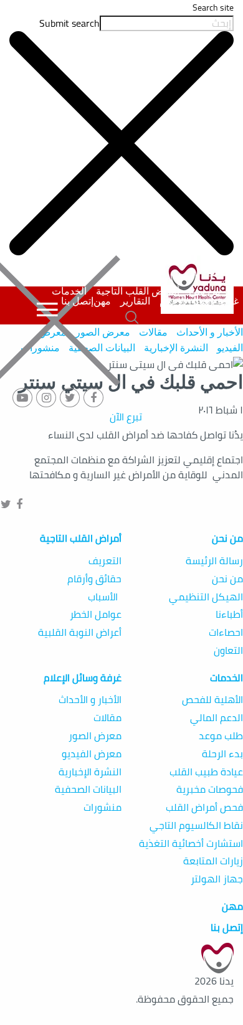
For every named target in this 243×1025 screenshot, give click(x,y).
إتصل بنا (77, 301)
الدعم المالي (216, 717)
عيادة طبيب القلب (206, 771)
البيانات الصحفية (88, 789)
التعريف (105, 560)
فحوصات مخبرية (209, 789)
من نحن (205, 291)
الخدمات (69, 291)
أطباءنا (229, 614)
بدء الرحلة (222, 753)
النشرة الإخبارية (174, 347)
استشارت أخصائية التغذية (191, 843)
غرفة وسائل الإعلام (199, 301)
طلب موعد (221, 735)
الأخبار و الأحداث (209, 332)
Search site (213, 8)
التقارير (135, 301)
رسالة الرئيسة (214, 560)
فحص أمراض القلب (204, 807)
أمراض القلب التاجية (137, 291)
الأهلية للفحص (212, 699)
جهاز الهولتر (217, 879)
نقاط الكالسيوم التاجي (196, 825)
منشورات (102, 807)
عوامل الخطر (96, 614)
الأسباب (105, 596)
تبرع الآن (126, 416)
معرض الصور (95, 735)
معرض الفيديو (92, 753)
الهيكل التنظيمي (206, 596)
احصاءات (226, 632)
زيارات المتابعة (213, 860)
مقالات (153, 332)
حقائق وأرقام (94, 578)
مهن (102, 301)
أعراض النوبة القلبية (80, 632)
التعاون (228, 650)
